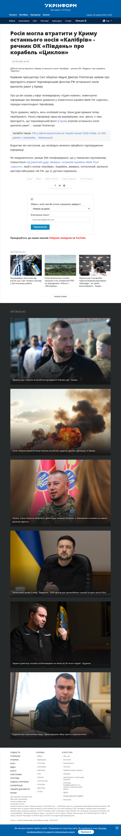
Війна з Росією (52, 179)
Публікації (15, 756)
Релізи (13, 793)
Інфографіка (16, 775)
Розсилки (67, 800)
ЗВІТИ (65, 793)
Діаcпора (41, 788)
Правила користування (73, 770)
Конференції (16, 786)
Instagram (66, 238)
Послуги (13, 15)
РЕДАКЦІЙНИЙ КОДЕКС (73, 796)
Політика (41, 763)
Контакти (67, 760)
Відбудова (41, 760)
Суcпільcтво (42, 781)
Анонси (46, 15)
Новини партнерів (19, 782)
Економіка (24, 20)
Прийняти (86, 832)
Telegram (54, 238)
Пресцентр (35, 15)
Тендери (66, 774)
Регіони (45, 20)
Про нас (66, 756)
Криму (63, 121)
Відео (13, 767)
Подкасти (15, 753)
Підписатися (40, 227)
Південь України (69, 179)
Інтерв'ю (14, 760)
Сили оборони (86, 179)
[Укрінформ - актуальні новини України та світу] (60, 5)
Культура (57, 20)
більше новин (60, 296)
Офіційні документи (20, 789)
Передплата (68, 763)
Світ (35, 20)
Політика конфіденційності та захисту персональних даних (72, 786)
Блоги (13, 771)
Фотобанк (23, 15)
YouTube (81, 238)
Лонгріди (14, 778)
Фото (12, 764)
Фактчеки (41, 770)
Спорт (68, 20)
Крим (29, 179)
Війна (12, 20)
